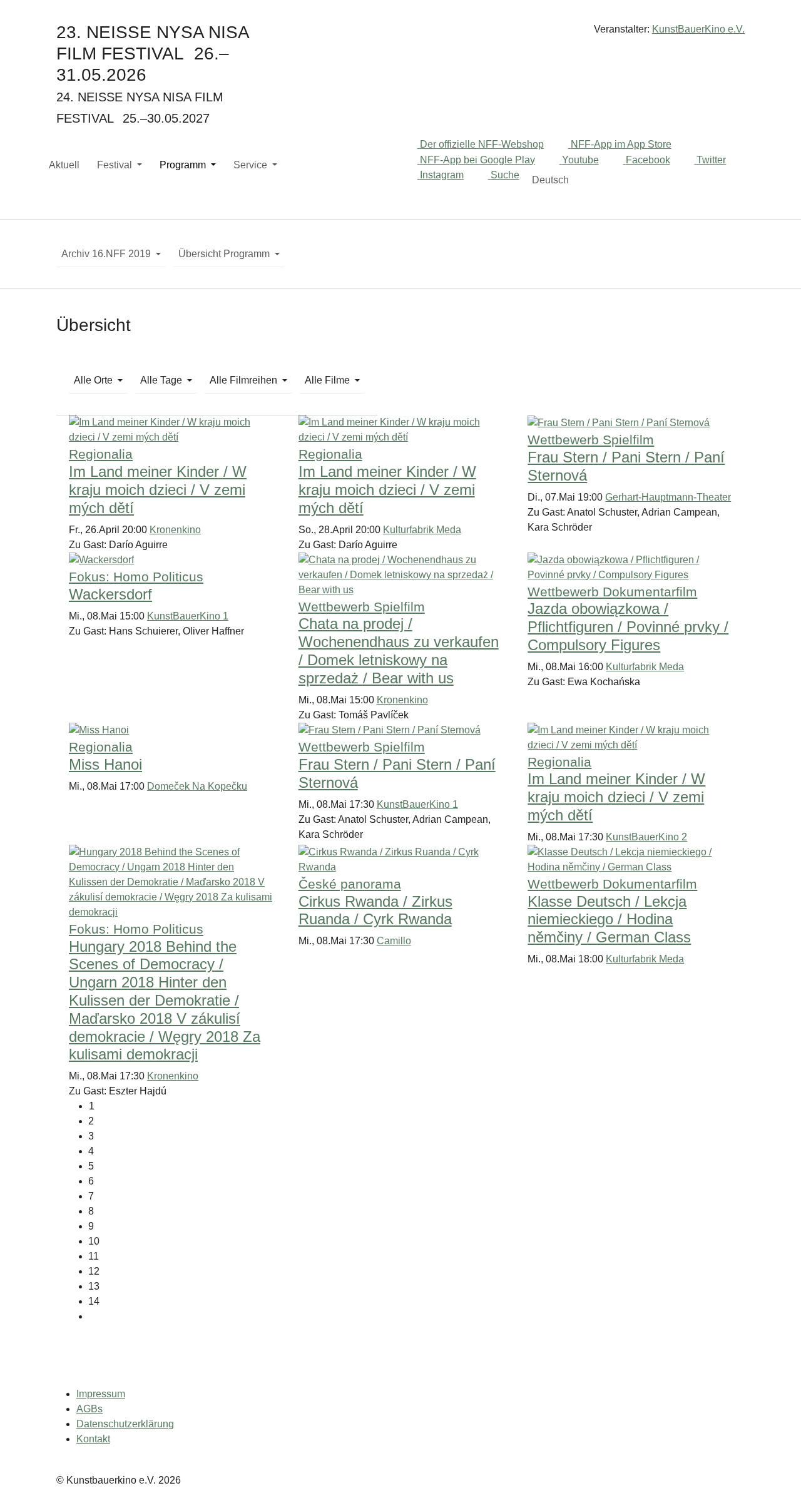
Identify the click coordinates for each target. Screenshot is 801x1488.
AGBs (89, 1409)
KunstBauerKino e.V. (698, 29)
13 (93, 1286)
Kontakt (93, 1439)
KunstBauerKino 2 (646, 837)
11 (93, 1256)
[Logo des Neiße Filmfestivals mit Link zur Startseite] (400, 34)
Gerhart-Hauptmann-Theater (668, 497)
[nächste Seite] (410, 1316)
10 (93, 1241)
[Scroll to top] (773, 1460)
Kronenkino (175, 529)
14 (93, 1301)
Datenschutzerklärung (125, 1424)
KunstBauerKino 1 (187, 616)
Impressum (100, 1394)
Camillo (394, 940)
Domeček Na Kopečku (197, 786)
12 (93, 1271)
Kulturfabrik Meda (422, 529)
